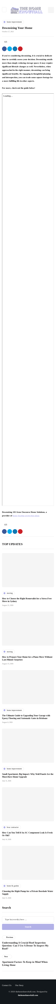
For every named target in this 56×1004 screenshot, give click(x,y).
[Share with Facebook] (4, 48)
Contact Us (6, 985)
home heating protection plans (26, 516)
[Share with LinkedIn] (15, 48)
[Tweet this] (9, 48)
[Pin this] (20, 48)
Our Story (19, 985)
